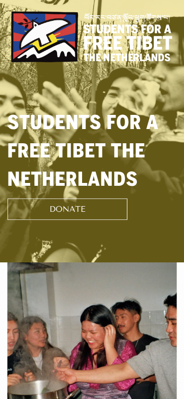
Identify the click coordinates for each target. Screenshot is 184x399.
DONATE (67, 209)
